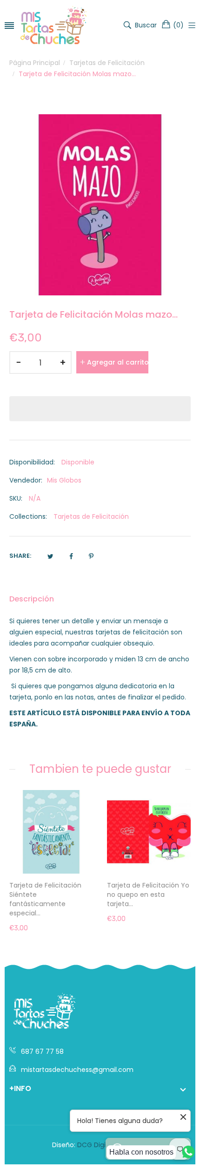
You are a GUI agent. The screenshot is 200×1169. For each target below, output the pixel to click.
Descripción (31, 599)
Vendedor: (25, 480)
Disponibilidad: (32, 462)
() (178, 25)
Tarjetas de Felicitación (91, 516)
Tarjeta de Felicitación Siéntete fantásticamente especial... (45, 899)
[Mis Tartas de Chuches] (53, 25)
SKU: (15, 498)
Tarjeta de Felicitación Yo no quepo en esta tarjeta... (148, 894)
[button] (100, 408)
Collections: (28, 516)
